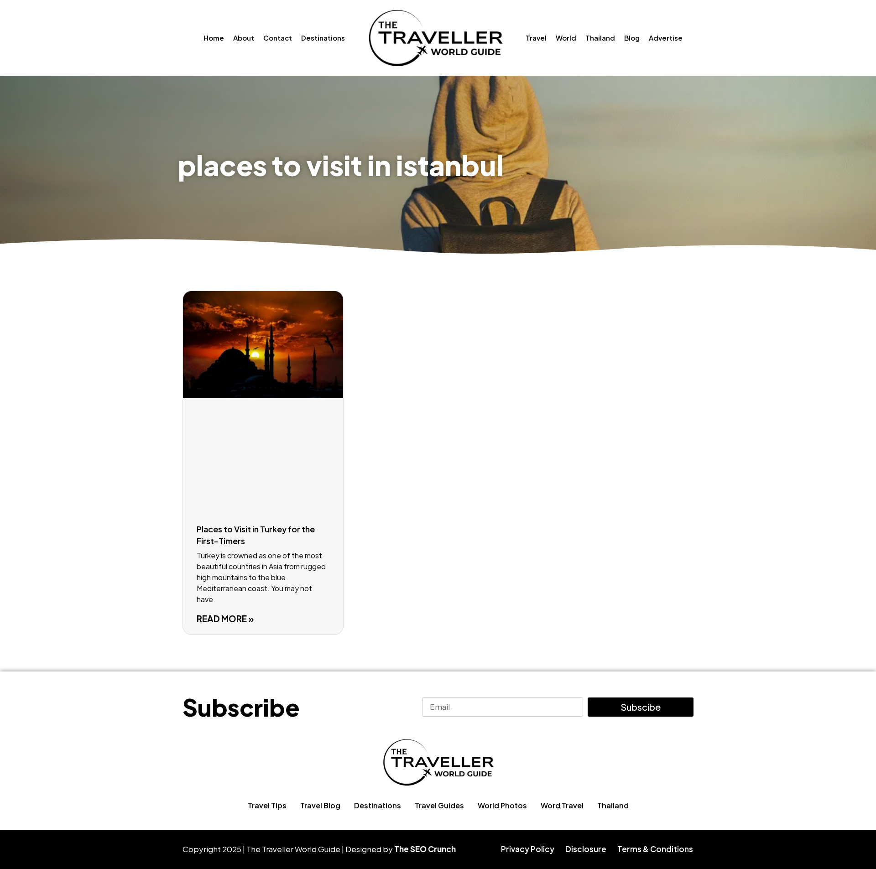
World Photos (502, 805)
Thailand (600, 37)
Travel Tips (267, 805)
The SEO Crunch (425, 849)
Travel (536, 37)
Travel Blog (320, 805)
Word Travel (562, 805)
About (243, 37)
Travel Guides (439, 805)
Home (213, 37)
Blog (632, 37)
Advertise (666, 37)
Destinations (323, 37)
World (566, 37)
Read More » (225, 618)
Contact (277, 37)
